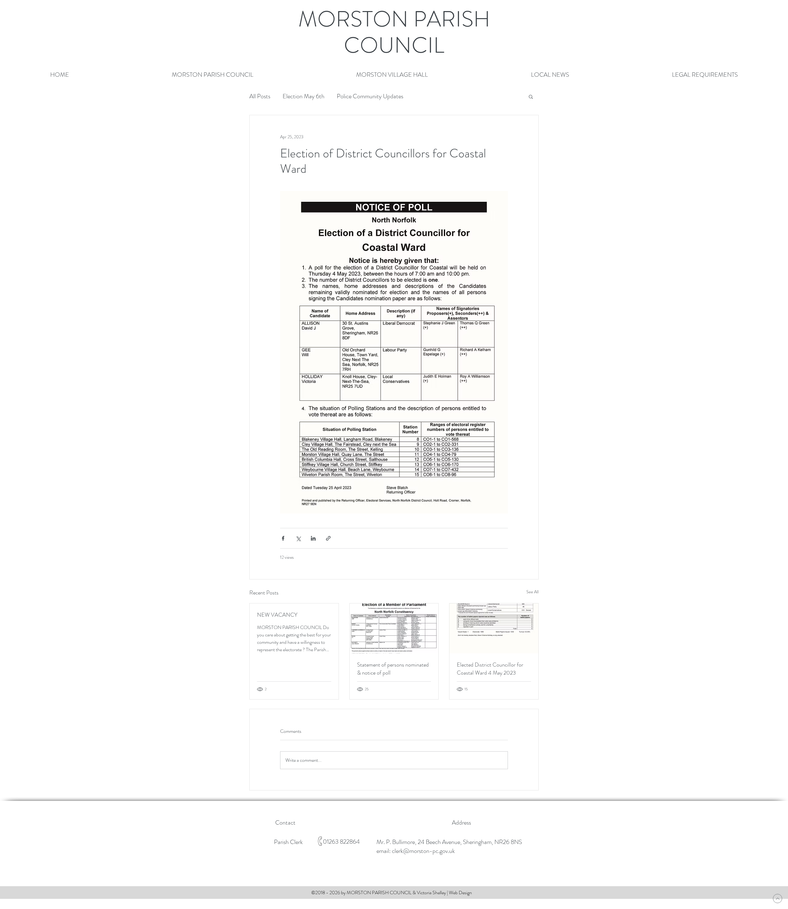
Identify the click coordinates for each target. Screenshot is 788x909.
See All (532, 592)
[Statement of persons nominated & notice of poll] (394, 628)
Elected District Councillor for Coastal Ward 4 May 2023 (490, 669)
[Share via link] (328, 538)
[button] (213, 74)
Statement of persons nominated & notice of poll (393, 669)
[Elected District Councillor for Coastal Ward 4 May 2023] (493, 628)
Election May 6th (303, 96)
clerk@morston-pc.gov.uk (423, 850)
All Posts (259, 96)
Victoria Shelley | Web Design (444, 892)
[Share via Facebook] (283, 538)
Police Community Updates (370, 96)
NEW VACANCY (277, 615)
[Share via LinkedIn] (313, 538)
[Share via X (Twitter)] (298, 538)
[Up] (777, 898)
